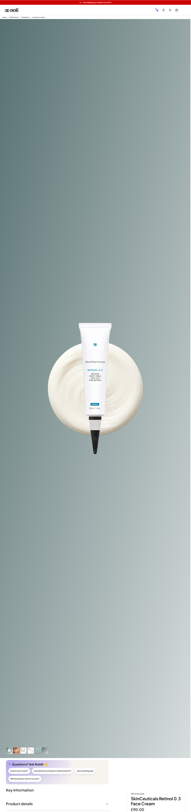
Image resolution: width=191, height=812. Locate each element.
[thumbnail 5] (45, 750)
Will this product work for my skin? (24, 779)
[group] (157, 10)
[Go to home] (11, 10)
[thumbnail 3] (30, 750)
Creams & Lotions (38, 17)
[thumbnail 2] (23, 750)
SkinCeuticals (137, 793)
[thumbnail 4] (38, 750)
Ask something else (85, 771)
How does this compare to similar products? (52, 771)
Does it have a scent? (19, 771)
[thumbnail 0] (9, 750)
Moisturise (25, 17)
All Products (14, 17)
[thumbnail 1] (16, 750)
